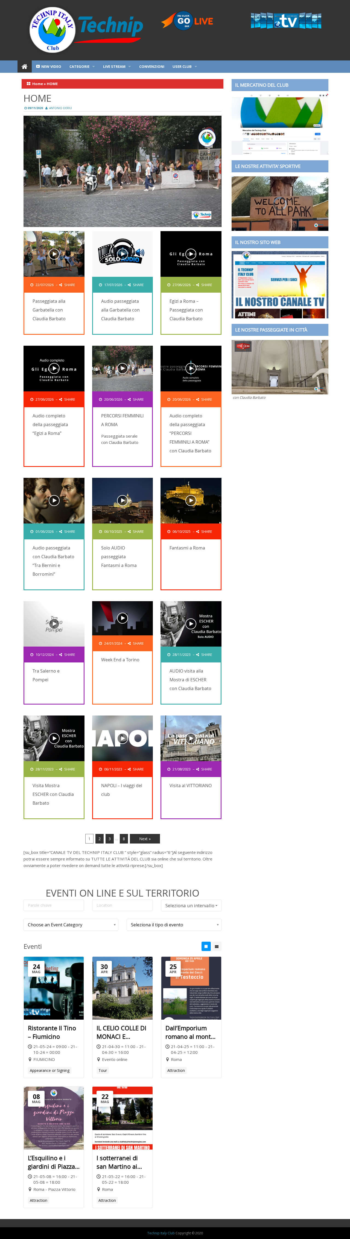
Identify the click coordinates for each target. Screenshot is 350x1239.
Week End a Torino (120, 660)
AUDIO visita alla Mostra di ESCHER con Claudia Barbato (190, 679)
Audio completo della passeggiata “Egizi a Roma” (50, 424)
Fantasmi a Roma (187, 548)
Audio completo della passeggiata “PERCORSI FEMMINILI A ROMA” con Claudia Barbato (190, 433)
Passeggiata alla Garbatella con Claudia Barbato (49, 310)
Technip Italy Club (161, 1233)
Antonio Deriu (60, 108)
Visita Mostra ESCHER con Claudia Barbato (53, 794)
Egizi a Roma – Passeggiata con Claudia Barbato (186, 310)
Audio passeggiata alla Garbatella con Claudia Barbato (120, 310)
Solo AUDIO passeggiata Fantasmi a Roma (119, 556)
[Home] (25, 66)
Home (37, 83)
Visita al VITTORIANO (191, 786)
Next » (145, 838)
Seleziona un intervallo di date (189, 906)
